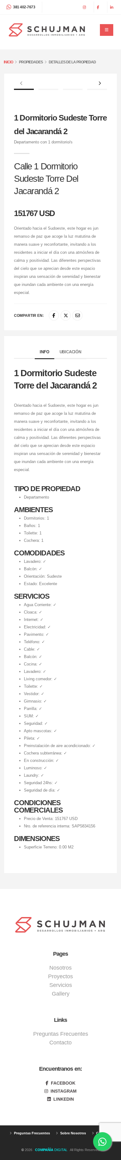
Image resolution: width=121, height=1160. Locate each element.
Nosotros (60, 968)
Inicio (8, 62)
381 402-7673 (23, 7)
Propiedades (31, 62)
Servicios (60, 985)
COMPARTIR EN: (29, 315)
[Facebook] (98, 7)
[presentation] (22, 83)
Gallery (60, 994)
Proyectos (60, 976)
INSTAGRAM (63, 1091)
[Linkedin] (112, 7)
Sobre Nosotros (72, 1133)
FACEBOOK (62, 1083)
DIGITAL (52, 1150)
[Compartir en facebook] (54, 315)
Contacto (60, 1042)
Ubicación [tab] (70, 352)
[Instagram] (85, 7)
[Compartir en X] (65, 315)
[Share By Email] (77, 315)
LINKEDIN (63, 1099)
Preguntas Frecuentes (60, 1034)
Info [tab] (44, 352)
